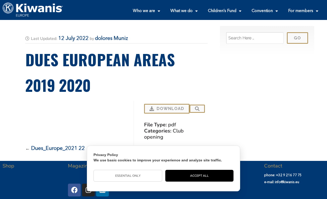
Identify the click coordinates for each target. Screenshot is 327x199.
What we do (181, 11)
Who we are (144, 11)
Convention (262, 11)
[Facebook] (74, 190)
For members (300, 11)
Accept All (199, 176)
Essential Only (127, 176)
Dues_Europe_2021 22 (58, 148)
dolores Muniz (111, 38)
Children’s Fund (222, 11)
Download (170, 108)
